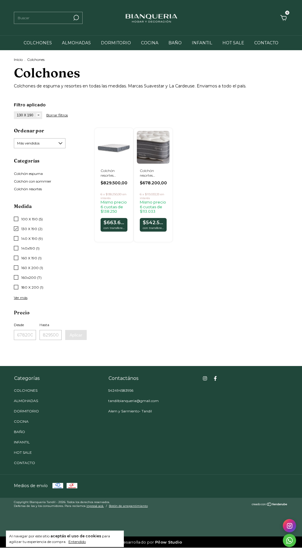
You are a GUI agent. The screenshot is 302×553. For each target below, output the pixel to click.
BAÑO (175, 42)
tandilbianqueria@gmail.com (133, 401)
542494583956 (120, 390)
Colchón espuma (28, 173)
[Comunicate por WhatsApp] (289, 540)
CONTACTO (266, 42)
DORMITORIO (116, 42)
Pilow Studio (168, 542)
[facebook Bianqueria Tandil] (215, 378)
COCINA (149, 42)
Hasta (44, 325)
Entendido (77, 541)
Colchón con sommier (32, 181)
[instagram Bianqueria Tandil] (205, 378)
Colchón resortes (28, 189)
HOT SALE (233, 42)
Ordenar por (29, 131)
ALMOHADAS (76, 42)
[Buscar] (75, 18)
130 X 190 (25, 115)
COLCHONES (38, 42)
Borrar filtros (57, 115)
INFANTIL (202, 42)
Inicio (18, 59)
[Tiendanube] (269, 505)
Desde (19, 325)
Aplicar (76, 335)
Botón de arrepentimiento (128, 506)
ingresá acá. (95, 506)
